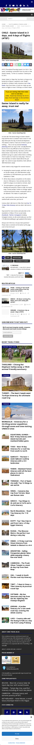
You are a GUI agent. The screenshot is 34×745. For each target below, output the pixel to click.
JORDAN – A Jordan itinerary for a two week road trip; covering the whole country (20, 609)
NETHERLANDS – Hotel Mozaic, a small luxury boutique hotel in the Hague (17, 699)
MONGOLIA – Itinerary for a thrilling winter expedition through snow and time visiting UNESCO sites (17, 425)
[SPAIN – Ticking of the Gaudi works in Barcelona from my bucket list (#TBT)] (5, 289)
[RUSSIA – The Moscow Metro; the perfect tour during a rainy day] (5, 532)
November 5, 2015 (17, 304)
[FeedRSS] (27, 5)
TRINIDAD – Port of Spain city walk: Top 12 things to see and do (21, 483)
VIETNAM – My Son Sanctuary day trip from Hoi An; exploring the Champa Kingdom (20, 597)
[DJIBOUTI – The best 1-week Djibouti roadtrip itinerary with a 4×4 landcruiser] (5, 458)
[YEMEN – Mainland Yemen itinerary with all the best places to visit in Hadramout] (5, 470)
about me (19, 642)
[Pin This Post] (11, 64)
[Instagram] (10, 5)
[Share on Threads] (30, 64)
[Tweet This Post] (6, 64)
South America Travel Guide (18, 24)
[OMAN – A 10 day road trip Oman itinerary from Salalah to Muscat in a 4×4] (5, 542)
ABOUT (4, 649)
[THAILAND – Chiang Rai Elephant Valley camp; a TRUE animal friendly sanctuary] (17, 354)
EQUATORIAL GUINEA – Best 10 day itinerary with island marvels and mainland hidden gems (20, 438)
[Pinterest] (20, 5)
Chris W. (24, 293)
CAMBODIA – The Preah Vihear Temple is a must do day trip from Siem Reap (20, 566)
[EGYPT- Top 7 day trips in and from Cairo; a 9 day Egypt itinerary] (5, 522)
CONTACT (19, 649)
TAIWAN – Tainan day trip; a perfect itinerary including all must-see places (17, 689)
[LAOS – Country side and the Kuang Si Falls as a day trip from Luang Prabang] (5, 620)
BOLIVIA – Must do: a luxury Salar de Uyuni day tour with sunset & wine (16, 684)
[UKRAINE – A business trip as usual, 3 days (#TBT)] (5, 312)
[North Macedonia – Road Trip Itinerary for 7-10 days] (5, 512)
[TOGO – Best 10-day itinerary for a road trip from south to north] (5, 448)
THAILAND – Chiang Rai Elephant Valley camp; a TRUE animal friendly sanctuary (15, 366)
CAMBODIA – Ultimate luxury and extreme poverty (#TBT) (15, 694)
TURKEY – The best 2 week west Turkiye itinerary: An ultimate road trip (16, 395)
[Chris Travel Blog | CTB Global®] (17, 11)
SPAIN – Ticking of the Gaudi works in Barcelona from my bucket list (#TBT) (19, 289)
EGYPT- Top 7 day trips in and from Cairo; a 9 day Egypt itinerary (20, 523)
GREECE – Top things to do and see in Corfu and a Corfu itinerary (20, 503)
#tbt (8, 257)
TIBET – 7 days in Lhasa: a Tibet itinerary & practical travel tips (21, 586)
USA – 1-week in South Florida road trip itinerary (20, 576)
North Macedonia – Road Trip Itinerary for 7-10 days (20, 513)
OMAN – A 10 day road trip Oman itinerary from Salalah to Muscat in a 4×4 (21, 543)
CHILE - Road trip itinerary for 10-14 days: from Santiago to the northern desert (17, 98)
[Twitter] (17, 5)
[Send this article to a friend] (14, 64)
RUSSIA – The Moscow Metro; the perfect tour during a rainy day (20, 533)
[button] (31, 717)
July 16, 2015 (16, 314)
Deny (17, 738)
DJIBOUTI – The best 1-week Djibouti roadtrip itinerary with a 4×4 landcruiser (19, 460)
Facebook (5, 215)
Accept (17, 733)
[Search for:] (17, 18)
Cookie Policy (11, 742)
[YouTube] (13, 5)
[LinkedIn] (24, 5)
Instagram (17, 215)
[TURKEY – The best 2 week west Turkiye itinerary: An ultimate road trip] (17, 382)
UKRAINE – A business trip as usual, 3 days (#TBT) (19, 311)
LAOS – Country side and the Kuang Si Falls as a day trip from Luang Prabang (21, 620)
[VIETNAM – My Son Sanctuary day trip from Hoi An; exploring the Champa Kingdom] (5, 596)
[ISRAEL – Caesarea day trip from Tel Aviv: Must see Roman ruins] (5, 492)
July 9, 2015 (15, 293)
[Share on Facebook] (3, 64)
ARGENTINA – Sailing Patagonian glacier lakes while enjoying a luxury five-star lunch (20, 554)
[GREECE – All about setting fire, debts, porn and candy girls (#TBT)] (5, 301)
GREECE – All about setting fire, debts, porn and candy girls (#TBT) (20, 300)
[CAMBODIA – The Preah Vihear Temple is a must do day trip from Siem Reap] (5, 564)
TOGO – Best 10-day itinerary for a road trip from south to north (20, 449)
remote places (7, 261)
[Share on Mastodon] (22, 64)
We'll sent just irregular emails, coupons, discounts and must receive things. (16, 328)
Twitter (11, 215)
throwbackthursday (22, 261)
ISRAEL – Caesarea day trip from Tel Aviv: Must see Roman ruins (20, 493)
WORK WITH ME (11, 649)
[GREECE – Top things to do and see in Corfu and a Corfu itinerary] (5, 502)
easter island (17, 257)
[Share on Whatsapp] (19, 64)
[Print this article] (17, 64)
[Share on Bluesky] (27, 64)
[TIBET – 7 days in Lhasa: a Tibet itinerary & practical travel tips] (5, 586)
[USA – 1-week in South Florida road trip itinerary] (5, 577)
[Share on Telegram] (25, 64)
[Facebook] (6, 5)
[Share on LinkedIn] (8, 64)
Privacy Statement (20, 742)
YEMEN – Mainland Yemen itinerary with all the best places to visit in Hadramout (21, 472)
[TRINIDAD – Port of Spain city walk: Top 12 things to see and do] (5, 482)
